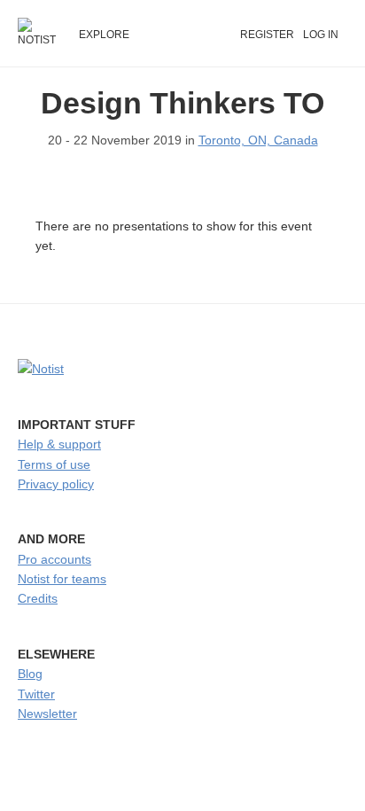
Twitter (36, 694)
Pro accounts (54, 559)
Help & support (59, 444)
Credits (38, 598)
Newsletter (47, 713)
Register (267, 34)
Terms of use (54, 464)
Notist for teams (62, 579)
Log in (320, 34)
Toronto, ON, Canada (258, 140)
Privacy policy (56, 484)
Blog (30, 674)
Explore (104, 34)
